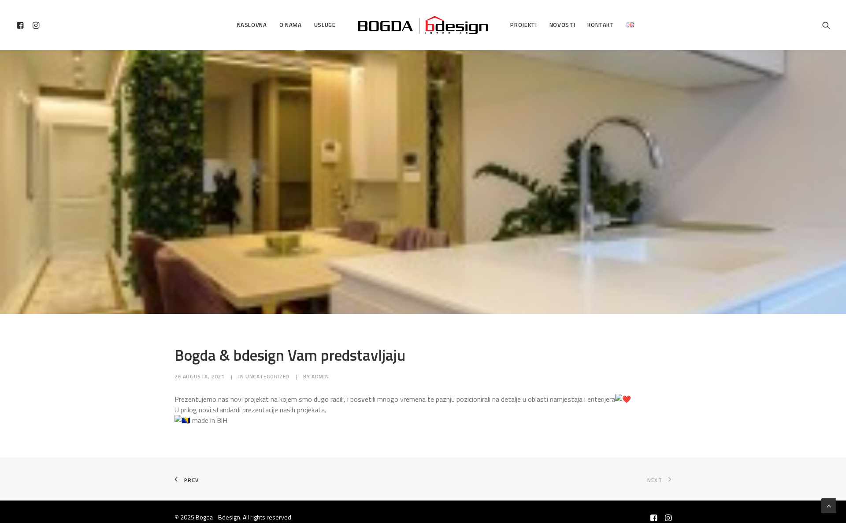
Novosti (562, 24)
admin (320, 376)
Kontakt (600, 24)
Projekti (523, 24)
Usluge (325, 24)
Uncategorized (267, 376)
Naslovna (252, 24)
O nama (290, 24)
